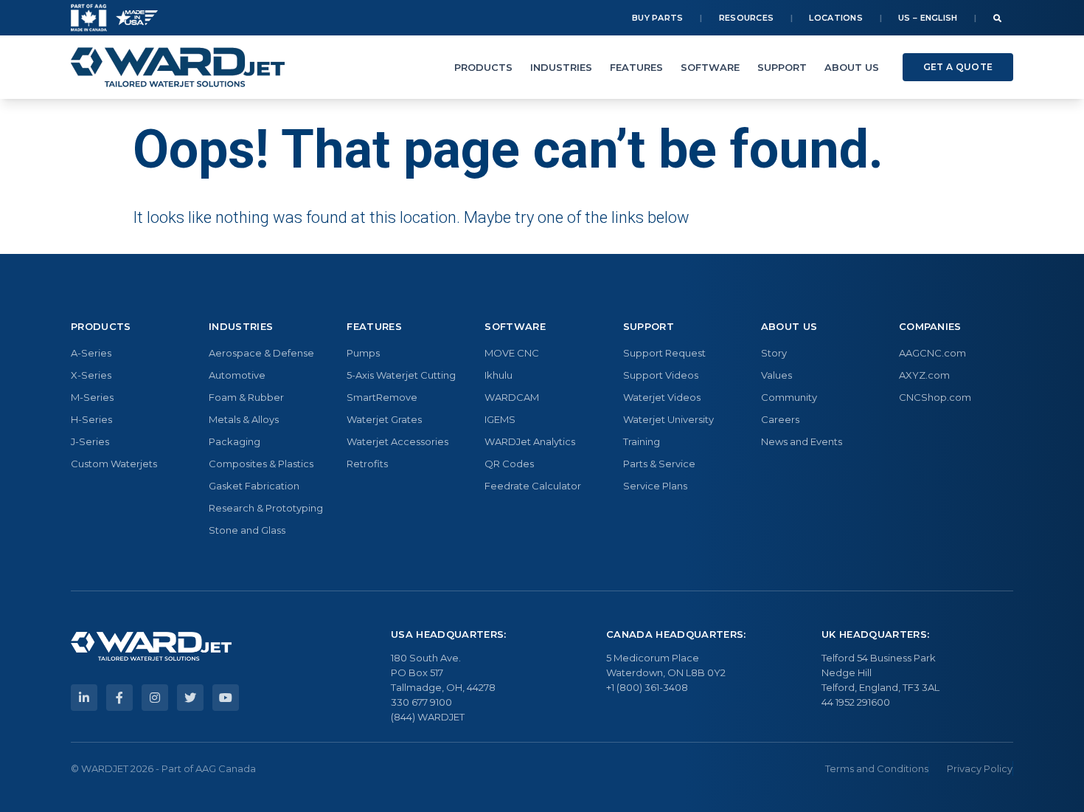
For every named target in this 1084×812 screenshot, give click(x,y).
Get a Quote (958, 66)
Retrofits (367, 463)
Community (789, 397)
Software (710, 67)
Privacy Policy (979, 768)
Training (641, 441)
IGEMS (499, 419)
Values (776, 375)
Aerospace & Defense (261, 353)
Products (483, 67)
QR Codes (509, 463)
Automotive (237, 375)
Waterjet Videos (662, 397)
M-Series (92, 397)
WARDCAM (511, 397)
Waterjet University (668, 419)
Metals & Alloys (244, 419)
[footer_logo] (151, 647)
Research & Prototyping (266, 508)
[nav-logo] (178, 67)
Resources (746, 18)
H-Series (91, 419)
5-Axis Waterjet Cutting (401, 375)
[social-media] (84, 697)
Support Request (664, 353)
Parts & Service (659, 463)
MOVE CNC (511, 353)
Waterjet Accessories (397, 441)
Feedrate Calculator (532, 486)
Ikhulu (498, 375)
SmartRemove (382, 397)
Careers (780, 419)
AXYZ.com (924, 375)
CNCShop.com (935, 397)
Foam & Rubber (246, 397)
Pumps (363, 353)
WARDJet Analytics (529, 441)
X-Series (91, 375)
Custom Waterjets (114, 463)
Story (774, 353)
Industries (561, 67)
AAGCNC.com (932, 353)
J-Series (90, 441)
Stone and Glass (247, 530)
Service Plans (655, 486)
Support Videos (660, 375)
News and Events (801, 441)
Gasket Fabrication (254, 486)
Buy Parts (658, 18)
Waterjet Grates (384, 419)
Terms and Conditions (876, 768)
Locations (836, 18)
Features (636, 67)
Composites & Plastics (261, 463)
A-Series (91, 353)
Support (782, 67)
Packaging (234, 441)
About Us (851, 67)
